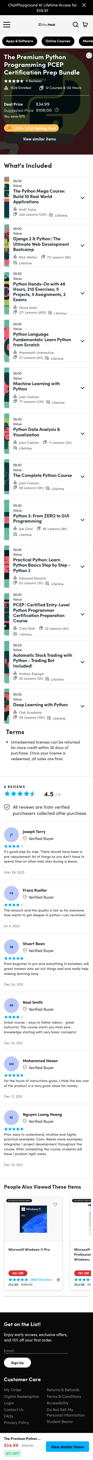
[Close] (84, 5)
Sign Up (17, 1362)
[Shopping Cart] (85, 25)
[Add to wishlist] (89, 55)
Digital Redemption (21, 1396)
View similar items (39, 138)
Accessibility (57, 1402)
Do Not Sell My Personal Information (66, 1412)
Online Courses (58, 40)
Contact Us (14, 1409)
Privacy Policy (16, 1422)
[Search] (76, 25)
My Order (13, 1389)
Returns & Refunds (63, 1389)
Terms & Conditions (64, 1396)
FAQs (8, 1415)
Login (9, 1402)
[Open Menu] (8, 25)
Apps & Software (19, 40)
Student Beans (60, 1421)
